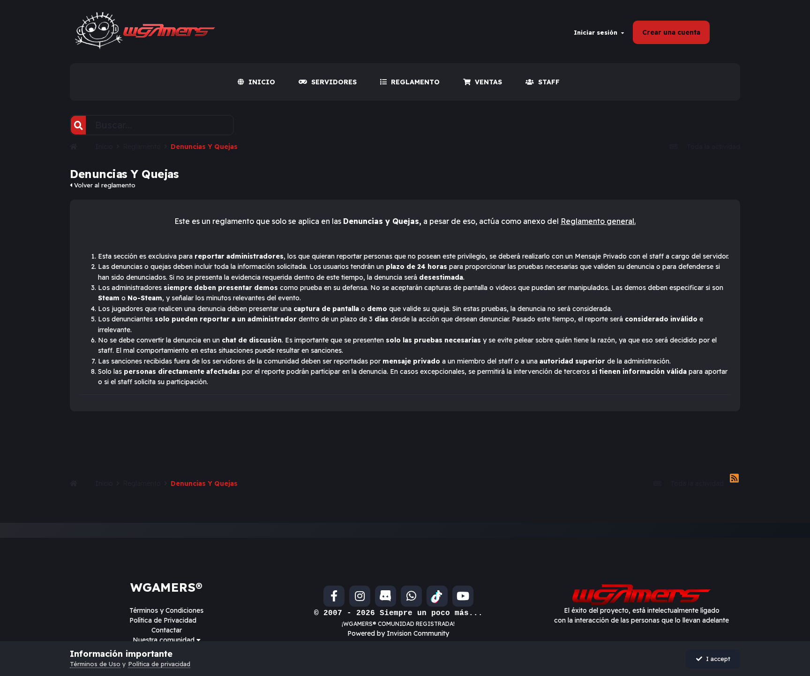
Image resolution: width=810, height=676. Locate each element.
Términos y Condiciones (166, 610)
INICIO (261, 82)
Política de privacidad (159, 664)
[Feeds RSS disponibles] (734, 478)
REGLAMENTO (415, 82)
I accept (716, 658)
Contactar (166, 630)
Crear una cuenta (671, 32)
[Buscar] (78, 125)
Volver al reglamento (103, 185)
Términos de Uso (95, 664)
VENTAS (488, 82)
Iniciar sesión (597, 32)
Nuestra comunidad (164, 640)
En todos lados (200, 124)
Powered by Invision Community (398, 633)
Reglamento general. (598, 221)
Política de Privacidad (162, 620)
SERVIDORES (334, 82)
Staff (549, 82)
